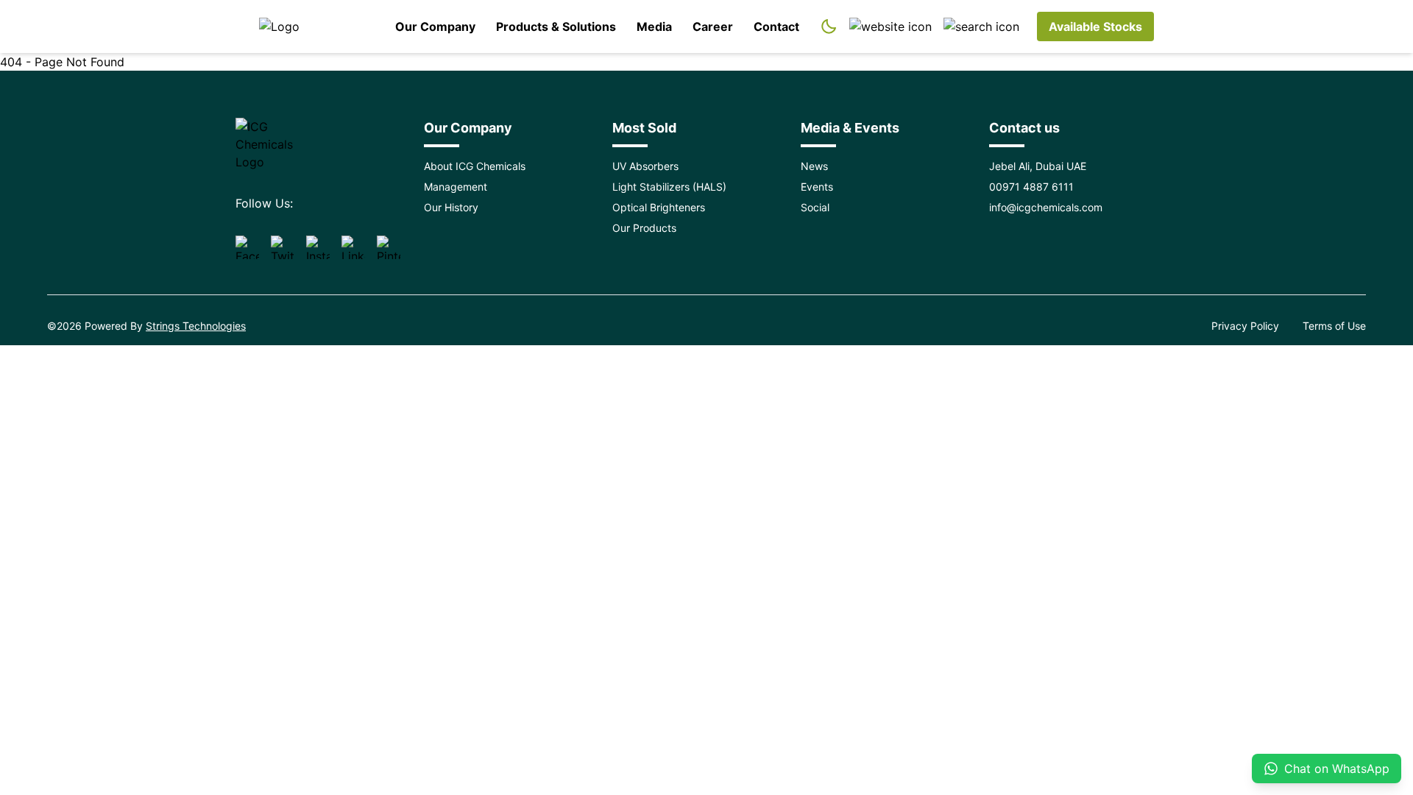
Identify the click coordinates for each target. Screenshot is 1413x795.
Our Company (435, 26)
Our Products (644, 228)
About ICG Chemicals (474, 166)
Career (713, 26)
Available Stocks (1095, 26)
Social (815, 207)
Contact (776, 26)
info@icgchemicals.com (1045, 207)
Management (455, 186)
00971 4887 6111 (1031, 186)
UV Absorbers (645, 166)
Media (654, 26)
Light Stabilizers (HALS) (669, 186)
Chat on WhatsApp (1336, 768)
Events (817, 186)
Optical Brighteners (658, 207)
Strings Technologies (196, 325)
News (814, 166)
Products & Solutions (556, 26)
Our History (451, 207)
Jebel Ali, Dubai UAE (1037, 166)
